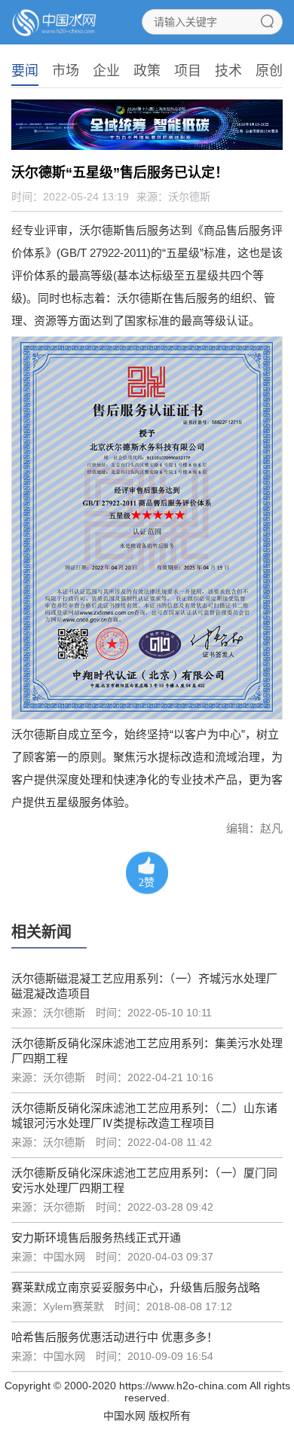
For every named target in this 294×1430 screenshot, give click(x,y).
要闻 (24, 70)
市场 (65, 70)
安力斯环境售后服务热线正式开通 (96, 1237)
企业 (106, 70)
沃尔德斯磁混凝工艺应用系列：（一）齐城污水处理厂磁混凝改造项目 (144, 986)
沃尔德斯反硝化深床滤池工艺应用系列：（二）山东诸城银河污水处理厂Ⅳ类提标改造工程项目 (144, 1115)
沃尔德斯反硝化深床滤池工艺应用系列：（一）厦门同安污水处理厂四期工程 (144, 1180)
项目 (187, 70)
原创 (269, 70)
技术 (228, 70)
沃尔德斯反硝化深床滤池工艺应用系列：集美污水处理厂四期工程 (147, 1051)
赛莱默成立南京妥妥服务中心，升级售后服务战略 (135, 1287)
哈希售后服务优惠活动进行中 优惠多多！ (114, 1337)
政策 (147, 70)
